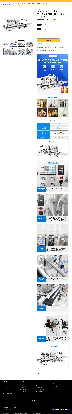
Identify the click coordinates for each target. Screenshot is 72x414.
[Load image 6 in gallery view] (21, 51)
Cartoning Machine (23, 393)
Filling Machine (22, 385)
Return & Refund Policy (40, 389)
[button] (18, 3)
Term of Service (39, 393)
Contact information (38, 413)
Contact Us (38, 385)
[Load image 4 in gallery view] (6, 51)
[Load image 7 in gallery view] (29, 51)
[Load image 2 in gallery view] (13, 43)
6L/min (39, 24)
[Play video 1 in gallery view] (21, 43)
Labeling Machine (23, 389)
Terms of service (25, 413)
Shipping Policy (39, 391)
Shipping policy (31, 413)
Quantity (38, 31)
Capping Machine (23, 387)
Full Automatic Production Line (25, 383)
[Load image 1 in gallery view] (6, 43)
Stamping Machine (23, 396)
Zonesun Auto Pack (8, 413)
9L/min (44, 24)
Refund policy (14, 413)
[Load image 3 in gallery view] (29, 43)
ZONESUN (5, 381)
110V (39, 28)
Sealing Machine (23, 391)
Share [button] (39, 373)
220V (44, 28)
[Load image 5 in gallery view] (13, 51)
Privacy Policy (39, 387)
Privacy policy (20, 413)
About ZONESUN (39, 383)
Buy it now (48, 40)
